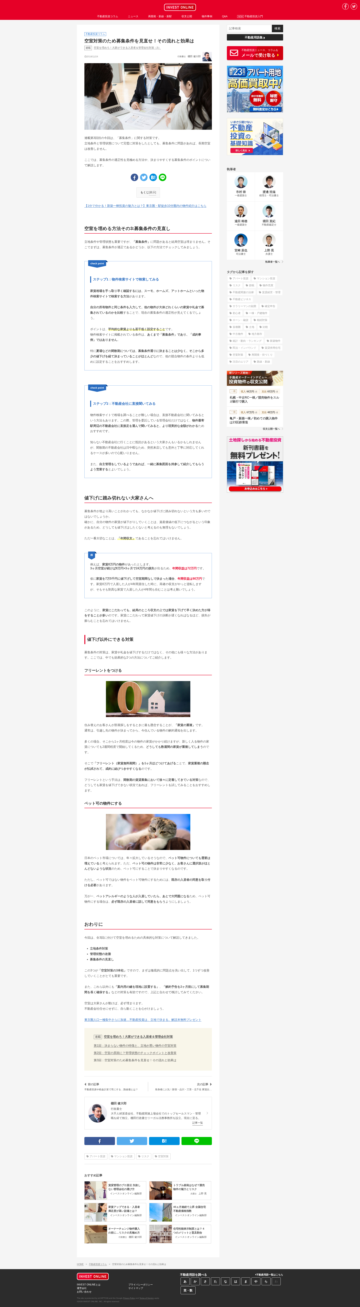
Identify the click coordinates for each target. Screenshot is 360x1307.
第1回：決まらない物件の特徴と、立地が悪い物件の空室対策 (135, 1045)
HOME (80, 1264)
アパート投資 (97, 1156)
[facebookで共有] (134, 177)
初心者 (237, 313)
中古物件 (238, 333)
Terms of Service (147, 1298)
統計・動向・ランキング (247, 340)
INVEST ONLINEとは (88, 1284)
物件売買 (268, 285)
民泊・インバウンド (244, 347)
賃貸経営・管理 (271, 292)
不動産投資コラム (98, 1264)
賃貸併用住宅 (272, 347)
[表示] (152, 192)
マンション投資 (123, 1156)
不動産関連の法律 (243, 292)
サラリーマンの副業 (244, 306)
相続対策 (262, 320)
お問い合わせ (84, 1291)
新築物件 (275, 340)
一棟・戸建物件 (258, 313)
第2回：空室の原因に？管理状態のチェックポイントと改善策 (135, 1052)
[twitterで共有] (144, 177)
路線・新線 (263, 361)
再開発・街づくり (262, 354)
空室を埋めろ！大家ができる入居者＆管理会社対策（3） (127, 47)
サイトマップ (135, 1288)
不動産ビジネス (242, 299)
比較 (265, 326)
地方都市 (257, 333)
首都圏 (237, 326)
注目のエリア (240, 361)
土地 (251, 326)
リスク (145, 1156)
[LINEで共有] (162, 177)
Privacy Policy (129, 1298)
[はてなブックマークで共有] (153, 177)
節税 (251, 285)
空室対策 (163, 1156)
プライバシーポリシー (140, 1284)
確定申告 (270, 306)
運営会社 (82, 1288)
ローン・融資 (240, 320)
